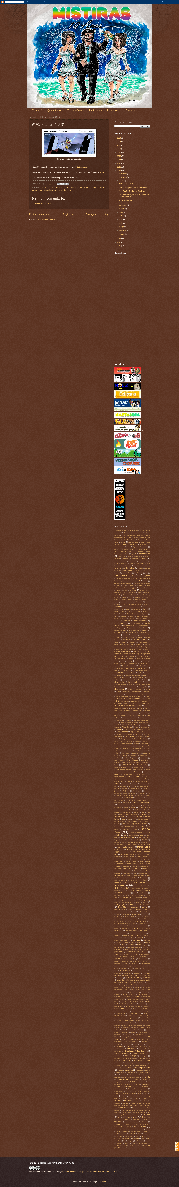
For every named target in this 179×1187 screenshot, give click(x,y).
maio (121, 220)
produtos (120, 978)
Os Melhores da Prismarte (137, 933)
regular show (118, 996)
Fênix (136, 727)
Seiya (137, 1020)
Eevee (126, 708)
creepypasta (143, 663)
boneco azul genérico (134, 604)
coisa (146, 649)
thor (127, 1091)
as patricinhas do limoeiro (127, 581)
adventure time (119, 547)
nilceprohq (126, 914)
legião (121, 814)
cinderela (136, 647)
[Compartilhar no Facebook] (65, 184)
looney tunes (37, 190)
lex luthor (139, 816)
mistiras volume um (137, 888)
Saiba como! (82, 167)
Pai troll (140, 937)
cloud (126, 649)
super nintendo (143, 1063)
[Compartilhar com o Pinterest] (68, 184)
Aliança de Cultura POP (127, 551)
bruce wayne (136, 609)
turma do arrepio (137, 1108)
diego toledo (119, 689)
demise (147, 672)
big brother (142, 595)
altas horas (121, 556)
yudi (143, 1138)
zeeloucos (117, 1145)
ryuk (139, 1008)
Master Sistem (118, 861)
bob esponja (139, 597)
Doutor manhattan (122, 696)
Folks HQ (138, 734)
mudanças (133, 895)
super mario (138, 1060)
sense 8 (118, 1022)
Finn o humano (122, 732)
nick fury (147, 911)
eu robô (125, 717)
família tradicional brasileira (129, 722)
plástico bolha (143, 959)
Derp (132, 677)
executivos (119, 720)
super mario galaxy (130, 1063)
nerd (134, 911)
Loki (115, 826)
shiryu (142, 1027)
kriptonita (145, 805)
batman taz (75, 187)
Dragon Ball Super (135, 698)
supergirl (120, 1070)
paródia (119, 942)
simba (135, 1030)
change (124, 642)
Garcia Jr (117, 746)
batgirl (125, 590)
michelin (129, 875)
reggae (133, 994)
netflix (140, 911)
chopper (147, 644)
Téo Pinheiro (124, 1079)
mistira (144, 880)
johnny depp (141, 793)
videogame (134, 1122)
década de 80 (130, 672)
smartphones (118, 1034)
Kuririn (133, 807)
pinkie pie (127, 959)
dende (145, 675)
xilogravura (146, 1133)
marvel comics (135, 859)
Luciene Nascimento (135, 832)
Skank (133, 1032)
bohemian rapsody (141, 599)
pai (123, 937)
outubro (122, 181)
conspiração (130, 656)
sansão (130, 1015)
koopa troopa (130, 805)
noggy (145, 914)
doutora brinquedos (136, 696)
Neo (146, 909)
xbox (139, 1133)
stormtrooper (118, 1056)
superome (140, 1070)
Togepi (124, 1096)
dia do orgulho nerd (135, 682)
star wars (130, 1049)
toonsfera (117, 1100)
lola (121, 826)
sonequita (124, 1039)
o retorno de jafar (141, 926)
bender (118, 595)
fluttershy (129, 734)
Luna (141, 835)
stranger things (130, 1056)
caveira (140, 637)
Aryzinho (146, 576)
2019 (119, 156)
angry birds (135, 558)
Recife (125, 994)
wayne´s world (125, 1129)
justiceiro (117, 802)
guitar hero (144, 760)
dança (148, 665)
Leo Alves (143, 814)
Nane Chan (122, 907)
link (134, 819)
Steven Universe (121, 1053)
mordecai (128, 893)
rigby (115, 1001)
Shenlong (135, 1027)
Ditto (118, 691)
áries (118, 573)
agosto (122, 209)
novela (146, 916)
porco (131, 968)
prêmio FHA (127, 973)
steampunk (117, 1051)
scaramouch (118, 1018)
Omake (124, 928)
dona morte (120, 694)
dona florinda (136, 691)
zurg (124, 1148)
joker (148, 793)
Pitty (134, 959)
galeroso (145, 741)
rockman (141, 1004)
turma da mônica (123, 1108)
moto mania (118, 895)
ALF (115, 551)
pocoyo (137, 961)
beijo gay (147, 592)
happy (116, 765)
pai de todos (131, 937)
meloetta (145, 868)
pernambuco (118, 952)
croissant (117, 665)
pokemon (125, 963)
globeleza (138, 750)
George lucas (126, 748)
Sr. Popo (129, 1046)
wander (143, 1127)
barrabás (147, 588)
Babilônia (131, 585)
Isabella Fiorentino (141, 781)
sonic (132, 1039)
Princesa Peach (127, 975)
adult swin (143, 544)
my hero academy (126, 900)
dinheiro (130, 689)
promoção (146, 978)
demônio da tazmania (97, 187)
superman (129, 1070)
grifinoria (134, 758)
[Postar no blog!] (60, 184)
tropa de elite (138, 1105)
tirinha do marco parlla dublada (126, 1093)
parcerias (136, 940)
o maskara (142, 923)
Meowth (136, 870)
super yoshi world (119, 1067)
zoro (138, 1145)
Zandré (127, 1143)
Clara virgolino (145, 647)
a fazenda (140, 532)
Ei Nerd (133, 708)
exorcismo (128, 720)
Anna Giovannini (139, 565)
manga (124, 842)
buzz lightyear (143, 614)
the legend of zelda (131, 1086)
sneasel (128, 1034)
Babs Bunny (140, 585)
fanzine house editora (130, 725)
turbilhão (147, 1105)
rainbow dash (146, 989)
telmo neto (146, 1077)
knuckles (120, 805)
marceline (145, 842)
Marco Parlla (145, 844)
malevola (136, 840)
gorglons (133, 755)
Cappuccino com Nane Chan (136, 628)
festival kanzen (145, 727)
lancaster (117, 812)
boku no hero (126, 602)
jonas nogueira (128, 795)
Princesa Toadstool (143, 975)
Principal (37, 110)
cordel (123, 661)
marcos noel (125, 852)
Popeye (123, 968)
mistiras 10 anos (141, 885)
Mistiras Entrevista (121, 888)
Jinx (134, 791)
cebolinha (126, 639)
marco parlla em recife (126, 847)
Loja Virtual (113, 110)
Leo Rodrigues (119, 816)
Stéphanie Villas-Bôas (135, 1051)
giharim (130, 750)
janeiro (122, 234)
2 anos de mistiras (120, 530)
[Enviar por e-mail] (58, 184)
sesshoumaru (141, 1022)
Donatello (129, 694)
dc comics (84, 187)
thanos (132, 1082)
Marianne (124, 854)
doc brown (125, 691)
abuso (123, 542)
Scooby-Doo (145, 1018)
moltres (116, 890)
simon (141, 1030)
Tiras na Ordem (75, 110)
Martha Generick (142, 856)
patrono (131, 945)
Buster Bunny (131, 614)
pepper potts (118, 949)
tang (122, 1072)
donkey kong (139, 694)
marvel (125, 859)
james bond (132, 786)
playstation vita (127, 961)
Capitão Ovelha (143, 625)
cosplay (123, 663)
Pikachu (117, 959)
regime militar (143, 994)
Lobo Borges (131, 821)
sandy (145, 1013)
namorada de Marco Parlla (139, 905)
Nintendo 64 (136, 914)
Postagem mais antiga (97, 214)
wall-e (135, 1126)
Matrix (148, 861)
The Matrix (144, 1086)
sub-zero (141, 1058)
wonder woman (136, 1131)
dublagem (135, 701)
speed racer (127, 1044)
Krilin (138, 805)
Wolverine (126, 1131)
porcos (137, 968)
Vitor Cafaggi (143, 1124)
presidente (137, 973)
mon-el (124, 890)
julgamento (130, 800)
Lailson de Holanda (141, 809)
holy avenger (138, 769)
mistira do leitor (140, 882)
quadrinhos (132, 985)
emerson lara (137, 710)
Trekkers (145, 1100)
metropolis (127, 873)
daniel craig (120, 668)
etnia (148, 715)
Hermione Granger (120, 767)
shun (129, 1030)
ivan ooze (135, 783)
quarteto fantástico (126, 987)
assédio (145, 581)
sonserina (144, 1041)
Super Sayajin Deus (141, 1065)
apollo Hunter (127, 570)
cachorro (131, 618)
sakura (134, 1011)
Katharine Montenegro (141, 802)
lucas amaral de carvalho (129, 829)
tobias (116, 1096)
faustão (116, 727)
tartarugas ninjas (144, 1072)
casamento (143, 632)
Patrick (124, 945)
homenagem (128, 774)
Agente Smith (137, 547)
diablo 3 (137, 684)
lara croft (136, 812)
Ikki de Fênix (144, 779)
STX (134, 1058)
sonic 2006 (140, 1039)
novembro (123, 177)
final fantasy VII (131, 729)
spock (142, 1044)
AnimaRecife (143, 561)
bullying (145, 611)
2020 (119, 152)
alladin (127, 554)
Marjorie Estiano (129, 856)
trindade (125, 1103)
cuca (134, 665)
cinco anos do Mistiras (123, 647)
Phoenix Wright (122, 956)
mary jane (145, 859)
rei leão (137, 996)
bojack (116, 602)
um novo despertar (134, 1115)
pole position (134, 966)
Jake (115, 786)
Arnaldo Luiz (138, 573)
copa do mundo (119, 658)
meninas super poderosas (122, 870)
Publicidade (95, 110)
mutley (116, 900)
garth (135, 746)
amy (146, 556)
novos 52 (117, 919)
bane (140, 588)
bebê (140, 592)
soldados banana (138, 1037)
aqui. (102, 172)
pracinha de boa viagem (140, 970)
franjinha (140, 736)
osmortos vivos (128, 935)
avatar (118, 585)
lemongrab (134, 814)
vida (126, 1122)
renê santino (120, 999)
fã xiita (116, 722)
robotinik (123, 1004)
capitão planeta (119, 628)
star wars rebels (143, 1048)
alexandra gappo (127, 549)
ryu (134, 1008)
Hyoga (116, 779)
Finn (148, 729)
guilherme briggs (132, 760)
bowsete (125, 606)
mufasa (141, 895)
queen (137, 987)
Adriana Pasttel (129, 544)
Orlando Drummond (120, 933)
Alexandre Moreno (141, 549)
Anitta (131, 563)
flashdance (120, 734)
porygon (145, 968)
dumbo (126, 703)
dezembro (123, 174)
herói (129, 767)
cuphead (140, 665)
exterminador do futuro (141, 720)
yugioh (131, 1141)
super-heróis (132, 1067)
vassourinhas (136, 1119)
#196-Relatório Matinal (127, 184)
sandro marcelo (134, 1013)
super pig (117, 1065)
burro (122, 614)
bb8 (125, 592)
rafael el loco (135, 989)
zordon (132, 1145)
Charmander (118, 644)
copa (146, 656)
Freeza (145, 739)
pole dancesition (122, 966)
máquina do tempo (134, 842)
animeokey (124, 563)
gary (141, 746)
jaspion (116, 788)
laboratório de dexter (126, 809)
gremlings (117, 758)
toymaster (137, 1100)
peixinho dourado (119, 947)
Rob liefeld (133, 1001)
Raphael (124, 992)
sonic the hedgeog (131, 1041)
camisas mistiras (142, 618)
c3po (115, 616)
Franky (123, 739)
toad (139, 1093)
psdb (148, 982)
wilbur (118, 1131)
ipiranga (130, 781)
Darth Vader (130, 668)
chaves (126, 644)
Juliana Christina (142, 800)
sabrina (145, 1008)
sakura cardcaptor (144, 1011)
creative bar (133, 663)
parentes (147, 940)
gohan (146, 750)
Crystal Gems (126, 665)
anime (116, 563)
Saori (146, 1015)
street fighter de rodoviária (122, 1058)
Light (123, 819)
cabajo (131, 616)
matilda (141, 861)
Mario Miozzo (140, 854)
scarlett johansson (131, 1018)
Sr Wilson (119, 1046)
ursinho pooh (126, 1117)
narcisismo (135, 907)
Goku (116, 753)
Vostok (129, 1126)
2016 (119, 167)
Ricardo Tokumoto (132, 999)
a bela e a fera (145, 530)
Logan (141, 821)
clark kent (119, 649)
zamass (147, 1141)
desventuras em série (128, 680)
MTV (125, 895)
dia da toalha (119, 682)
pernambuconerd (133, 952)
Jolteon (119, 795)
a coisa (118, 532)
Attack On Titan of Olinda (142, 583)
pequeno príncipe (142, 949)
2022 (119, 145)
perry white (125, 954)
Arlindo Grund (127, 573)
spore (148, 1044)
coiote (140, 649)
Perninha (145, 952)
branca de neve (135, 606)
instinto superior (119, 781)
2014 (119, 239)
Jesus (145, 788)
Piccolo (132, 956)
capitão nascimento (129, 625)
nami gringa (119, 905)
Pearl (139, 945)
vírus (135, 1124)
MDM (141, 863)
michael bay (143, 873)
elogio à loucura (125, 710)
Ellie (115, 710)
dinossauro (139, 689)
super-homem (144, 1068)
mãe (140, 837)
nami (144, 902)
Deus (139, 680)
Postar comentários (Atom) (46, 219)
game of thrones (126, 743)
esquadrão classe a (120, 715)
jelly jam (124, 788)
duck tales (117, 703)
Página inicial (70, 214)
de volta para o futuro (140, 670)
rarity (138, 992)
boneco (123, 604)
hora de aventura (134, 776)
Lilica (129, 819)
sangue (116, 1015)
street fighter (144, 1056)
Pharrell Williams (145, 954)
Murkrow (138, 897)
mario (132, 854)
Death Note (118, 672)
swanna (147, 1070)
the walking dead (119, 1089)
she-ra (118, 1027)
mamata (116, 842)
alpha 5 (133, 554)
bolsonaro (138, 602)
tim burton (138, 1091)
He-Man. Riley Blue (141, 765)
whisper (147, 1129)
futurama (137, 741)
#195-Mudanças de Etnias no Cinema (133, 188)
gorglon (124, 755)
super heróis (125, 1060)
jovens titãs (139, 798)
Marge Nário (136, 852)
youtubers (117, 1138)
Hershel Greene (138, 767)
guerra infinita (118, 760)
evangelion (134, 717)
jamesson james (143, 786)
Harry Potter (126, 765)
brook (127, 609)
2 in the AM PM (133, 530)
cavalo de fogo (129, 637)
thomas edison (118, 1091)
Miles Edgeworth (139, 875)
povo (115, 970)
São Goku (139, 1015)
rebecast (145, 992)
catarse (125, 635)
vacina (127, 1119)
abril (121, 223)
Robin (141, 1001)
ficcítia (119, 729)
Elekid (140, 708)
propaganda (133, 982)
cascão (117, 635)
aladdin (116, 549)
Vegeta (145, 1119)
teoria (137, 1079)
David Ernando (141, 668)
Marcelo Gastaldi (119, 844)
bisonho (123, 597)
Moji (146, 888)
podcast (145, 961)
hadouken (117, 762)
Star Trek (142, 1046)
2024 (119, 138)
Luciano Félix (48, 190)
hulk (146, 776)
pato (132, 942)
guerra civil (143, 758)
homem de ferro (134, 772)
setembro (123, 205)
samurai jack (121, 1013)
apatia (141, 568)
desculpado (139, 677)
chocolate (139, 644)
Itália (128, 783)
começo (136, 651)
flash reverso (146, 732)
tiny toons (147, 1091)
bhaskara (133, 595)
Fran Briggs (130, 736)
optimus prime (143, 930)
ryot (129, 1008)
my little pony (140, 900)
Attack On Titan (126, 583)
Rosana (137, 1006)
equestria (144, 713)
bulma (116, 614)
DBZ (115, 670)
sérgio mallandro (129, 1022)
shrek (123, 1030)
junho (121, 216)
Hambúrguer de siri (129, 762)
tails (117, 1072)
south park (117, 1044)
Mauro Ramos (131, 863)
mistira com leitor (121, 882)
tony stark (144, 1098)
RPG (122, 1008)
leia (127, 814)
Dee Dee (140, 672)
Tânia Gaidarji (131, 1072)
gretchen (126, 758)
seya (123, 1025)
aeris (128, 547)
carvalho (117, 632)
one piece (134, 928)
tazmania (67, 190)
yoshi (137, 1136)
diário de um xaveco (129, 687)
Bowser (117, 606)
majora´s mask (125, 840)
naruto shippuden (120, 909)
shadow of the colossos (135, 1025)
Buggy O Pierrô (119, 611)
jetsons (116, 791)
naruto (144, 907)
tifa (132, 1091)
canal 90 (127, 621)
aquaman (147, 570)
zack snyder (139, 1141)
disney (147, 689)
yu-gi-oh (126, 1138)
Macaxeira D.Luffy (128, 837)
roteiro (116, 1008)
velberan (117, 1122)
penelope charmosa (134, 947)
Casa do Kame (131, 632)
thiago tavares (143, 1089)
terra (126, 1082)
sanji (123, 1015)
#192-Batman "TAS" (126, 200)
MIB (135, 873)
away (124, 585)
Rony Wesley (129, 1006)
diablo (130, 684)
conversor (139, 656)
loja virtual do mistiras (139, 824)
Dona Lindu (146, 691)
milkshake (134, 878)
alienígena (141, 551)
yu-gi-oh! (135, 1138)
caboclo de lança (142, 616)
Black (130, 597)
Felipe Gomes (127, 727)
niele (118, 914)
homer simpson (142, 774)
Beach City (132, 592)
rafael (126, 989)
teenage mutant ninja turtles (130, 1077)
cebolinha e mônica (140, 639)
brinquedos (146, 606)
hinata (148, 767)
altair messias (144, 554)
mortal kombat (143, 893)
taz (62, 190)
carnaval (144, 630)
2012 (119, 246)
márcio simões (132, 844)
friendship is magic (126, 741)
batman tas (65, 187)
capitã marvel (136, 623)
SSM (135, 1046)
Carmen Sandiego (120, 630)
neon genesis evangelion (122, 911)
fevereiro (122, 230)
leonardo (130, 816)
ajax (146, 547)
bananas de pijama (130, 588)
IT (123, 783)
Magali (116, 840)
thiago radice (132, 1089)
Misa (115, 880)
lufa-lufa (147, 832)
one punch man (130, 930)
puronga (123, 985)
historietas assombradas (124, 769)
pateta (126, 942)
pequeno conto (129, 949)
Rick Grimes (144, 999)
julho (121, 212)
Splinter (135, 1044)
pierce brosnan (142, 956)
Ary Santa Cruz (47, 187)
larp (143, 812)
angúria (143, 558)
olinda (116, 928)
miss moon (124, 880)
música (145, 897)
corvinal (145, 661)
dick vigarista (143, 687)
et (143, 715)
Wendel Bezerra (138, 1129)
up (119, 1117)
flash (137, 732)
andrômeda (125, 558)
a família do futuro (128, 532)
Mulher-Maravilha (126, 897)
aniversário (140, 563)
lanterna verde (127, 812)
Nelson (138, 909)
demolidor (120, 675)
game (116, 743)
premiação (117, 973)
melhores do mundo (131, 868)
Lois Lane (125, 824)
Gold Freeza (125, 753)
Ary (146, 573)
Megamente (144, 866)
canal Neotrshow (140, 621)
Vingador (144, 1122)
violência (128, 1124)
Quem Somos (54, 110)
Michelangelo (119, 875)
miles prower (125, 878)
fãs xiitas (144, 725)
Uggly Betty (126, 1112)
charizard (132, 642)
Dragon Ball (120, 698)
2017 (119, 163)
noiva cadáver (118, 916)
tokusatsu (131, 1096)
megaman (135, 866)
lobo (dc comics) (119, 821)
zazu (134, 1143)
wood (116, 1133)
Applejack (138, 570)
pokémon (134, 964)
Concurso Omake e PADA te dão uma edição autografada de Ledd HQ (132, 654)
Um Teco (146, 1115)
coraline (130, 658)
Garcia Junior (127, 746)
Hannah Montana (142, 762)
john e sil (131, 793)
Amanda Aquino (138, 556)
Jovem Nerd (128, 798)
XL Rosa (119, 1136)
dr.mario (147, 696)
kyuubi (141, 807)
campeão (117, 621)
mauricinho (120, 863)
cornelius (138, 661)
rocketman (132, 1004)
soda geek (125, 1037)
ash (139, 581)
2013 (119, 242)
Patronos (130, 110)
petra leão (134, 954)
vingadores (118, 1124)
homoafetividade (119, 776)
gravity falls (143, 755)
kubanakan (117, 807)
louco (143, 826)
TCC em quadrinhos (135, 1074)
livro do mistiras (143, 819)
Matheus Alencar (131, 861)
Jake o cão (123, 786)
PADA (138, 935)
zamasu (119, 1143)
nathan (131, 909)
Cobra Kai (133, 649)
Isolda (116, 784)
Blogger (102, 1182)
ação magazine (133, 542)
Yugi (124, 1141)
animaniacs (133, 561)
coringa (130, 661)
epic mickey (135, 713)
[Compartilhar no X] (63, 184)
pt (117, 985)
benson (125, 595)
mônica (131, 890)
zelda (125, 1145)
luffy (118, 835)
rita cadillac (123, 1001)
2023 (119, 142)
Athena (116, 583)
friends (116, 741)
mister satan (135, 880)
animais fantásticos (120, 561)
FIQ (132, 732)
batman (57, 187)
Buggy (145, 609)
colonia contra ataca (122, 651)
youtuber (145, 1136)
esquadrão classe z (135, 715)
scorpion (119, 1020)
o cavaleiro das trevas (130, 919)
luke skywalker (133, 835)
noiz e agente (129, 916)
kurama (126, 807)
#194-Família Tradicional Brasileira (132, 191)
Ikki (136, 779)
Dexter (146, 680)
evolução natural (145, 717)
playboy (116, 961)
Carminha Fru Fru (133, 630)
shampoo (147, 1025)
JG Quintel (125, 791)
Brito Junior (119, 609)
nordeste (138, 916)
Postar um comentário (43, 204)
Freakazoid (137, 739)
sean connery (129, 1020)
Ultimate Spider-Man (139, 1112)
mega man (126, 866)
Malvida (144, 840)
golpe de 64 (136, 753)
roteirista (145, 1006)
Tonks (135, 1098)
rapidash (131, 992)
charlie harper (143, 642)
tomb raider (140, 1096)
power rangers (125, 970)
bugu (128, 611)
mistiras (57, 190)
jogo (140, 791)
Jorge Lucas (140, 795)
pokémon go (146, 963)
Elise (146, 708)
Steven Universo (139, 1053)
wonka (146, 1131)
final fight (141, 729)
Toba (145, 1093)
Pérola (116, 954)
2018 (119, 160)
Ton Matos (125, 1098)
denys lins (124, 677)
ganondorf (144, 743)
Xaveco (132, 1133)
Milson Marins (144, 878)
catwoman (135, 635)
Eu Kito (118, 717)
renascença (146, 996)
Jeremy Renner (135, 788)
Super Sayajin (127, 1065)
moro (134, 893)
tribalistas (117, 1103)
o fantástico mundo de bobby (136, 921)
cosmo (116, 663)
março (121, 227)
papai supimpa (125, 940)
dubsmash (145, 701)
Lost (137, 826)
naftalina (137, 902)
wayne (116, 1129)
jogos (125, 793)
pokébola (117, 963)
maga (146, 837)
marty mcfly (117, 859)
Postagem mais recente (41, 214)
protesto (141, 982)
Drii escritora (125, 701)
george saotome (138, 748)
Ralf (117, 992)
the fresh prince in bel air (132, 1084)
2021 (119, 149)
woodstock (123, 1133)
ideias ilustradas (127, 779)
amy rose (117, 558)
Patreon (139, 942)
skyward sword (142, 1032)
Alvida (129, 556)
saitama (127, 1011)
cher (132, 644)
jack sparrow (144, 783)
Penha (145, 947)
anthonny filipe (129, 568)
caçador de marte (120, 618)
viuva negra (118, 1126)
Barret (118, 590)
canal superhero (120, 623)
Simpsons (125, 1032)
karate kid (126, 802)
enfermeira (124, 713)
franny (129, 739)
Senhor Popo (146, 1020)
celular (116, 642)
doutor (148, 694)
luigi (125, 835)
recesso (116, 994)
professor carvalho (132, 978)
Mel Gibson (117, 868)
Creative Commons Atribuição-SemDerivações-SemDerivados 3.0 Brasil (89, 1172)
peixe (146, 945)
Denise (116, 677)
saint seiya (118, 1011)
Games (136, 743)
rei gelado (128, 996)
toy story (127, 1100)
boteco (146, 604)
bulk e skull (136, 611)
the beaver (141, 1082)
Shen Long (126, 1027)
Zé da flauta (143, 1143)
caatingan (123, 616)
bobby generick (127, 599)
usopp (135, 1117)
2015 (119, 171)
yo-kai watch (129, 1136)
